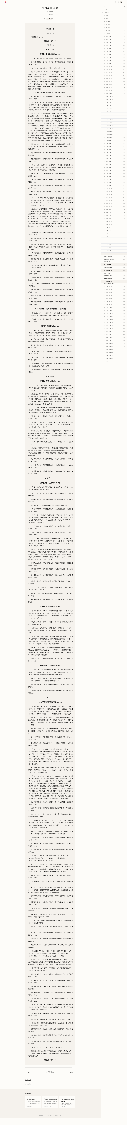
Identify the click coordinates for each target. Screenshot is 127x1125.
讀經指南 (56, 1115)
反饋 (60, 1115)
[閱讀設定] (118, 2)
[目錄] (121, 2)
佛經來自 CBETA (42, 1115)
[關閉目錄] (124, 6)
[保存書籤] (116, 2)
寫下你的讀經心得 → (30, 1084)
